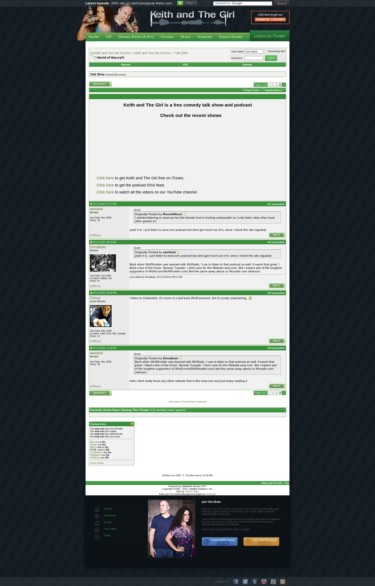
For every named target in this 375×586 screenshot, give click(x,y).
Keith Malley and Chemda (111, 22)
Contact (108, 508)
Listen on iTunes (269, 35)
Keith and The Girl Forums (112, 53)
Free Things (110, 529)
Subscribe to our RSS (282, 581)
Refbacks (95, 457)
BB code (94, 442)
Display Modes (273, 90)
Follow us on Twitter (245, 581)
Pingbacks (95, 455)
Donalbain (98, 247)
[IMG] (93, 447)
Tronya (95, 298)
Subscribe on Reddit (273, 581)
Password (236, 58)
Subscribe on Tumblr (254, 581)
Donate (107, 522)
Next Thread (197, 401)
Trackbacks (96, 452)
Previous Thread (180, 401)
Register (126, 64)
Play (187, 3)
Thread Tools (251, 90)
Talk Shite (181, 53)
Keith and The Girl (272, 483)
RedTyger (211, 494)
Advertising (109, 515)
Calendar (247, 64)
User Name (237, 51)
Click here (105, 178)
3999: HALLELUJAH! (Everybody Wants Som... (142, 3)
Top (287, 483)
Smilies (93, 444)
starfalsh (96, 209)
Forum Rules (97, 463)
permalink (278, 204)
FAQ (185, 64)
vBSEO (189, 491)
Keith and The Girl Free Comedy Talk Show (192, 18)
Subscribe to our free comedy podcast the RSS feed (261, 541)
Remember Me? (276, 51)
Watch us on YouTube (264, 581)
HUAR (107, 535)
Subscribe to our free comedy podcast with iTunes (220, 541)
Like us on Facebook (236, 581)
